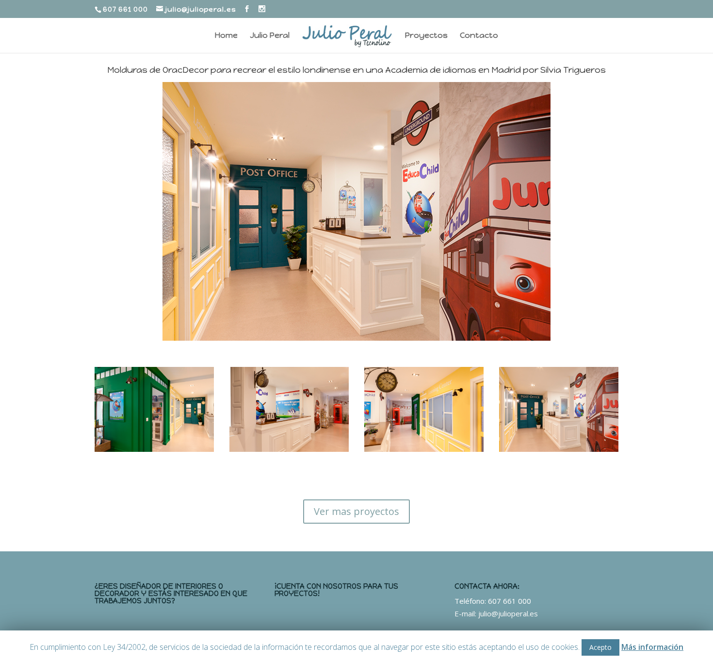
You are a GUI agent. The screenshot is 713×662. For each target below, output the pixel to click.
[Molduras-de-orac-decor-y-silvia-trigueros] (154, 449)
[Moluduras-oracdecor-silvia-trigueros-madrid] (424, 449)
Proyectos (426, 36)
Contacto (479, 36)
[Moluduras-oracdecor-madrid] (289, 449)
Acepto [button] (600, 647)
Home (226, 36)
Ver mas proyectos (356, 511)
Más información (652, 647)
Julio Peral (270, 36)
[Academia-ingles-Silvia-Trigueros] (558, 449)
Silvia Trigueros (573, 70)
